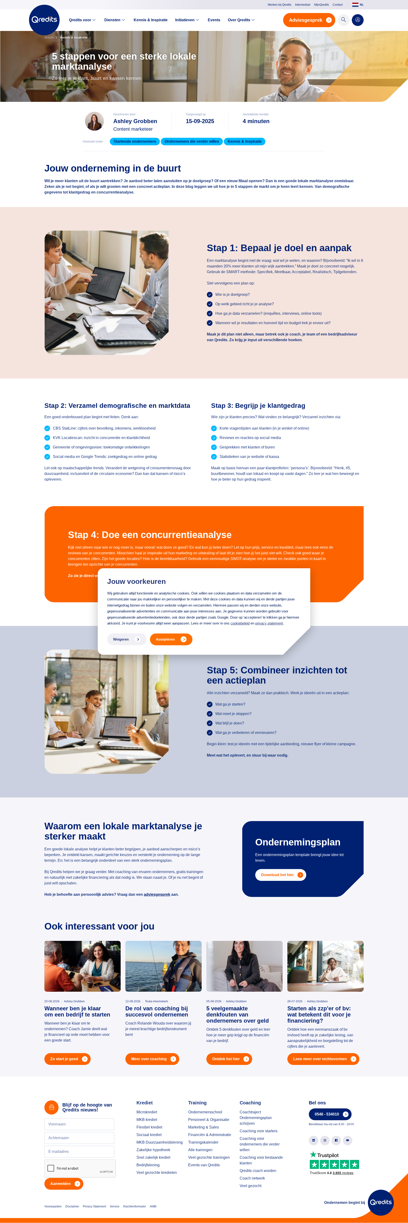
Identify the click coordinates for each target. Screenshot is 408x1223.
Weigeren (121, 639)
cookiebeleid (240, 623)
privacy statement (269, 623)
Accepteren (165, 639)
